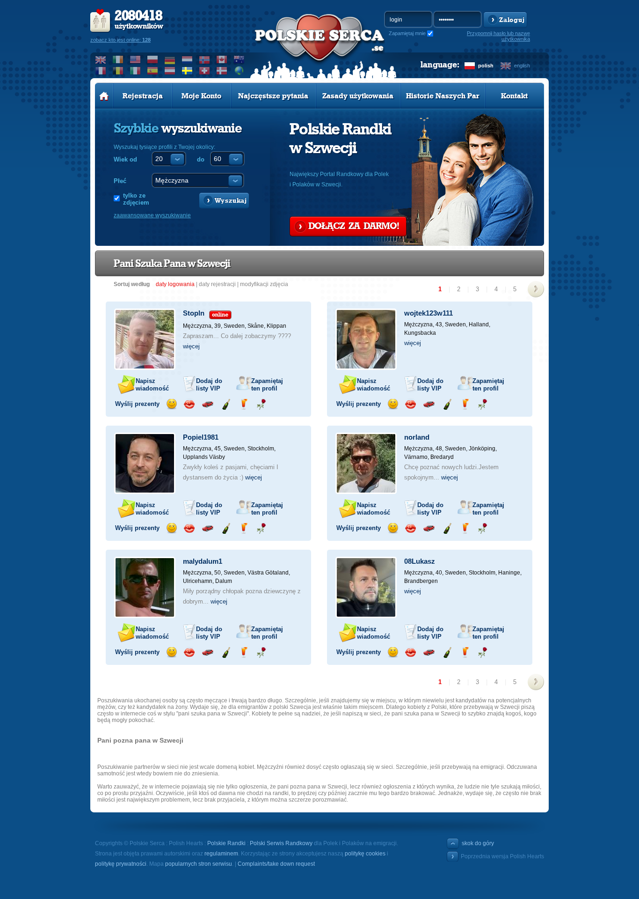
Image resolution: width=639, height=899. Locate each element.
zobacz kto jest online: (120, 40)
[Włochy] (135, 70)
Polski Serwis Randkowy (281, 843)
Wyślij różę (261, 404)
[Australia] (239, 59)
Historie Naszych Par (442, 96)
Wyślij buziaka (189, 404)
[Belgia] (118, 70)
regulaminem (221, 853)
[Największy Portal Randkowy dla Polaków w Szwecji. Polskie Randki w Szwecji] (319, 47)
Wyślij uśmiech (171, 404)
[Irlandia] (118, 59)
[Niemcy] (170, 59)
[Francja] (101, 70)
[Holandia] (187, 59)
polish (486, 65)
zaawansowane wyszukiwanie (152, 215)
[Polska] (153, 59)
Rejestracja (143, 96)
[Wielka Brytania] (101, 59)
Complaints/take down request (276, 864)
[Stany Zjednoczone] (135, 59)
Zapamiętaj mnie (407, 33)
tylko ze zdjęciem (136, 199)
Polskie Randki (226, 843)
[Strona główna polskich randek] (104, 96)
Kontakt (514, 96)
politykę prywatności (120, 864)
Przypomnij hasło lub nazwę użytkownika (498, 36)
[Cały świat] (239, 70)
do (200, 159)
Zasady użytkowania (357, 96)
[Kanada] (222, 59)
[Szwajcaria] (205, 70)
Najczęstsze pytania (273, 96)
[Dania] (222, 70)
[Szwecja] (187, 70)
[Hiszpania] (153, 70)
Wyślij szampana (225, 404)
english (522, 65)
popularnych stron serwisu (198, 864)
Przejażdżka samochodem (207, 404)
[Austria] (170, 70)
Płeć (120, 180)
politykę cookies (365, 853)
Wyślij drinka (243, 404)
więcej (191, 346)
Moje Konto (201, 96)
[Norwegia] (205, 59)
